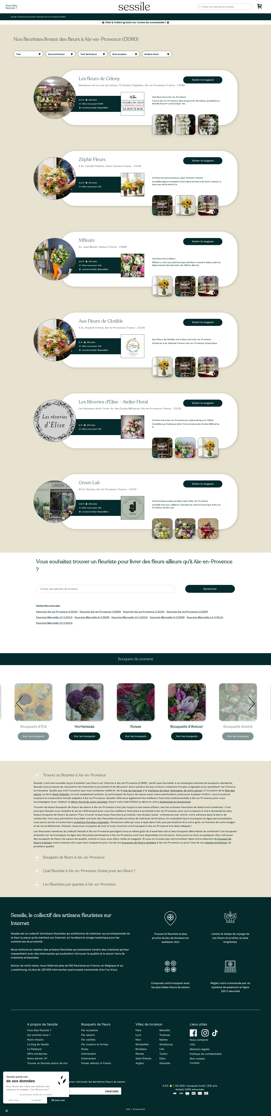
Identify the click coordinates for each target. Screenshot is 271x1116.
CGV (192, 1044)
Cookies (194, 1062)
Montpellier (142, 1044)
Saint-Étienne (143, 1058)
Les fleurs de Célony (99, 78)
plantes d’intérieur (216, 842)
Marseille (164, 1030)
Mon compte (197, 1058)
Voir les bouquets (33, 736)
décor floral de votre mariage (89, 801)
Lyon (138, 1034)
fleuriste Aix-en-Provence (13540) (57, 611)
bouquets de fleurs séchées (139, 842)
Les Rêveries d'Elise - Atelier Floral (113, 402)
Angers (140, 1063)
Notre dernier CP (37, 1058)
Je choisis (36, 1100)
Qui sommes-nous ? (38, 1034)
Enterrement (88, 1058)
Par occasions (89, 1030)
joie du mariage (132, 790)
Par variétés (88, 1039)
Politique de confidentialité (206, 1053)
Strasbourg (166, 1044)
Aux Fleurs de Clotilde (101, 321)
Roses (84, 726)
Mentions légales (200, 1049)
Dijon (162, 1058)
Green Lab (89, 482)
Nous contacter (199, 1039)
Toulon (163, 1053)
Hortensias (33, 726)
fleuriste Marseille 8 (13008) (91, 617)
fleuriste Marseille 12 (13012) (54, 622)
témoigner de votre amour (186, 790)
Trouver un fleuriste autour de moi (47, 1063)
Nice (138, 1039)
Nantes (163, 1039)
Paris (138, 1030)
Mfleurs (87, 240)
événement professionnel (175, 801)
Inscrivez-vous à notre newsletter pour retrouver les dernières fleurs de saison (76, 1081)
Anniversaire (88, 1053)
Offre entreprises (37, 1053)
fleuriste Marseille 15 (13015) (129, 617)
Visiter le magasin (203, 79)
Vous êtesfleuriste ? (11, 6)
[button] (6, 1110)
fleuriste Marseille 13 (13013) (54, 617)
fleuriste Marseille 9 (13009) (167, 617)
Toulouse (164, 1034)
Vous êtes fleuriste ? (39, 1030)
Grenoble (164, 1063)
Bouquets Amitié (186, 726)
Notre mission (35, 1039)
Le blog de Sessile (38, 1044)
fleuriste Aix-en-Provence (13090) (100, 611)
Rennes (140, 1053)
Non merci (14, 1100)
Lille (161, 1049)
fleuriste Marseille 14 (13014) (205, 617)
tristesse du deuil (158, 790)
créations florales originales (91, 822)
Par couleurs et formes (94, 1044)
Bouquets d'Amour (135, 726)
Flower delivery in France (96, 1063)
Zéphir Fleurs (92, 159)
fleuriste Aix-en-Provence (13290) (187, 611)
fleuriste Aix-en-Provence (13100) (144, 611)
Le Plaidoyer (34, 1049)
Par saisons (88, 1034)
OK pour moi (58, 1100)
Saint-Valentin (60, 794)
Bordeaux (141, 1049)
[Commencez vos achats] (260, 7)
